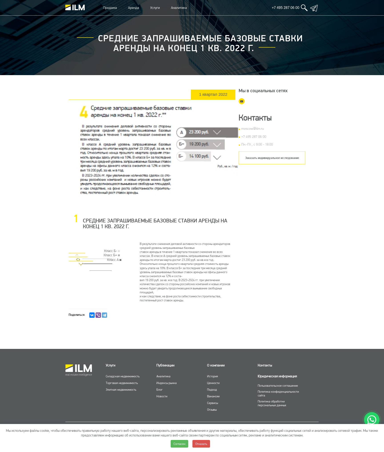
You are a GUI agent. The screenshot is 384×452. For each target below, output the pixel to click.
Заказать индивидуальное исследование (272, 158)
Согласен (179, 444)
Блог (159, 389)
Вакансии (213, 396)
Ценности (213, 383)
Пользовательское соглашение (278, 385)
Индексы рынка (166, 383)
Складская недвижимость (123, 376)
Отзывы (212, 409)
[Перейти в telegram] (314, 8)
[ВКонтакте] (92, 315)
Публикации (165, 365)
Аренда (133, 8)
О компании (216, 365)
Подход (212, 389)
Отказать (201, 444)
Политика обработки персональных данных (272, 403)
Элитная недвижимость (121, 389)
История (212, 376)
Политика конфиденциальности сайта (278, 393)
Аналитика (179, 8)
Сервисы (212, 403)
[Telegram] (104, 315)
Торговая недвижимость (122, 383)
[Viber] (98, 315)
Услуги (155, 8)
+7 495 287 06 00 (253, 136)
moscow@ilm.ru (252, 128)
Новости (161, 396)
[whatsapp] (372, 420)
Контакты (265, 365)
